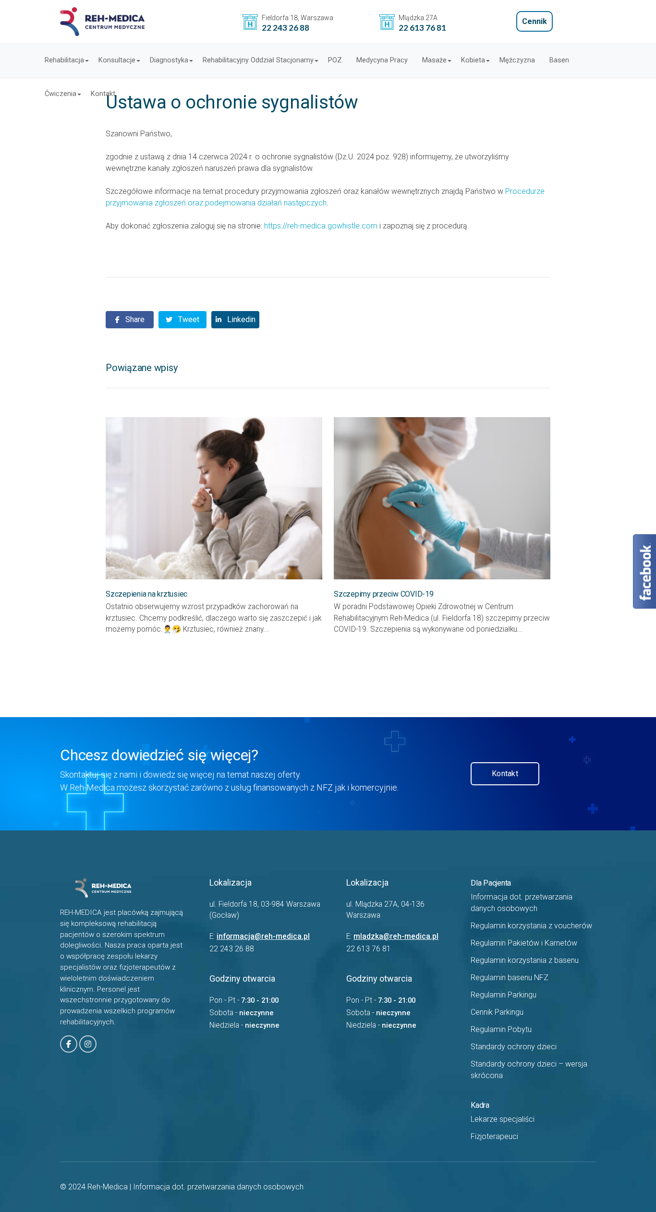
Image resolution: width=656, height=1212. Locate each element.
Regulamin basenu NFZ (509, 977)
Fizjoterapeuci (494, 1136)
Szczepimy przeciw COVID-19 (384, 594)
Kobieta (473, 60)
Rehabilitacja (64, 60)
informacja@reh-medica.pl (263, 936)
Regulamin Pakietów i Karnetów (524, 943)
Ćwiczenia (60, 94)
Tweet (187, 319)
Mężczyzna (517, 60)
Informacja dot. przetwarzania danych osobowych (218, 1186)
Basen (559, 60)
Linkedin (240, 319)
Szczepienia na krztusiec (146, 594)
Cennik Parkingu (497, 1012)
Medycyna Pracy (382, 60)
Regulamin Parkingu (503, 994)
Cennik (534, 21)
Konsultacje (116, 60)
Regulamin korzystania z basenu (525, 960)
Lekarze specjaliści (503, 1119)
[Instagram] (88, 1044)
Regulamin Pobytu (501, 1029)
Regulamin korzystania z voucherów (531, 925)
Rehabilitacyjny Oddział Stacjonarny (258, 60)
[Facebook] (68, 1044)
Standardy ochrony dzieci (514, 1046)
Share (134, 319)
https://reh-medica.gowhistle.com (320, 225)
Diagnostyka (169, 60)
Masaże (434, 60)
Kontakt (103, 94)
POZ (335, 60)
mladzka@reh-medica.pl (395, 936)
